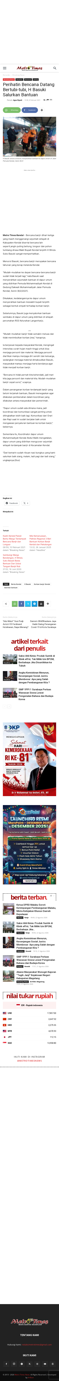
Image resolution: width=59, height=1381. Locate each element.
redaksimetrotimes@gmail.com (37, 1344)
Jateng (36, 79)
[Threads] (53, 1364)
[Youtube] (45, 1364)
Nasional (28, 79)
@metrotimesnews (29, 1060)
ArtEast (31, 1377)
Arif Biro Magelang (37, 982)
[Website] (37, 1364)
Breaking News (18, 75)
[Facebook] (21, 604)
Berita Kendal (16, 584)
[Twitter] (28, 604)
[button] (4, 68)
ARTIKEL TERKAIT (29, 641)
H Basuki (27, 584)
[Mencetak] (41, 604)
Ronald (28, 951)
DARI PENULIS (29, 648)
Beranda (6, 75)
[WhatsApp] (15, 604)
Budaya (6, 696)
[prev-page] (4, 706)
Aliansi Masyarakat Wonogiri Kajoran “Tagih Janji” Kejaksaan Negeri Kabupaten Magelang (36, 975)
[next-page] (9, 706)
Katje (26, 917)
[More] (42, 110)
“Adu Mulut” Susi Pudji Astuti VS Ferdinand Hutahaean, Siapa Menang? (15, 624)
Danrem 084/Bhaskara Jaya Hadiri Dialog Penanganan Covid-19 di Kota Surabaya (43, 624)
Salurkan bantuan (10, 587)
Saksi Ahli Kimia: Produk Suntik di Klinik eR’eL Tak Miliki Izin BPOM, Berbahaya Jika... (34, 926)
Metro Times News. (22, 1374)
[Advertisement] (29, 33)
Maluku (19, 918)
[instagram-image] (14, 1081)
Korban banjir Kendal (42, 584)
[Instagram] (14, 1364)
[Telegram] (34, 604)
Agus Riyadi (17, 100)
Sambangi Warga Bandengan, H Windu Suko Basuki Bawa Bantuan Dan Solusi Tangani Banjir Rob (13, 561)
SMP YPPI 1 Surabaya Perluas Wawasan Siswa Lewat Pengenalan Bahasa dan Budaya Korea (35, 959)
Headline (19, 79)
